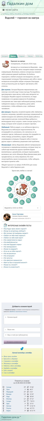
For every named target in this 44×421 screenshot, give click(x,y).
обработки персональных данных (18, 311)
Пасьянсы (18, 14)
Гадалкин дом (20, 3)
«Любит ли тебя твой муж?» (13, 238)
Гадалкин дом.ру (10, 417)
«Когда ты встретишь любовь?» (14, 231)
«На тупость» (8, 258)
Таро (11, 14)
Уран (7, 404)
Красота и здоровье (10, 359)
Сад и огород (8, 370)
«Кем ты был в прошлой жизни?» (15, 262)
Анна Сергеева (17, 214)
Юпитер (9, 399)
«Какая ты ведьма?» (10, 249)
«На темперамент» (10, 247)
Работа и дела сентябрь (12, 366)
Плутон (8, 408)
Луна (8, 389)
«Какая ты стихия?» (10, 265)
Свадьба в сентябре (10, 368)
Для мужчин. (6, 89)
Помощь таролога (29, 14)
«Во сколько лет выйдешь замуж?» (15, 233)
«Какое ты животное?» (11, 267)
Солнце (8, 387)
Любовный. (6, 127)
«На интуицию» (9, 256)
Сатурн (8, 401)
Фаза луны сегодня (10, 356)
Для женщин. (6, 112)
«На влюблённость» (10, 242)
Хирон (8, 411)
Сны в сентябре (9, 373)
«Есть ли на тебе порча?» (12, 251)
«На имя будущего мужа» (12, 244)
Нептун (8, 406)
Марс (8, 396)
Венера (8, 394)
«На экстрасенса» (9, 253)
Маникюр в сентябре (11, 363)
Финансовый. (6, 145)
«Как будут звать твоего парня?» (15, 229)
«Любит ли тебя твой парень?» (14, 235)
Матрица (5, 14)
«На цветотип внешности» (12, 260)
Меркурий (9, 392)
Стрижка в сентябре (11, 361)
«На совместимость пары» (12, 240)
